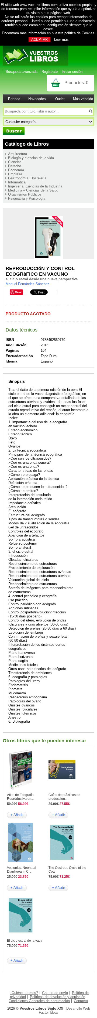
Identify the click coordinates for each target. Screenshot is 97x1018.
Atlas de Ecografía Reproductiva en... (20, 797)
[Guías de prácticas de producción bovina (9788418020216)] (61, 789)
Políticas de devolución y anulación (57, 997)
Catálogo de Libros (27, 144)
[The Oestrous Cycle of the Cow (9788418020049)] (61, 861)
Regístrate (49, 72)
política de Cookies (79, 33)
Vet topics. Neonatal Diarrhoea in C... (21, 869)
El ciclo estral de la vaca (24, 940)
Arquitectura (17, 154)
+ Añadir (17, 815)
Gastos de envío (55, 993)
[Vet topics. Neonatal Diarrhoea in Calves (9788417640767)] (20, 861)
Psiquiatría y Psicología (26, 198)
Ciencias (15, 162)
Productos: (76, 82)
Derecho (14, 166)
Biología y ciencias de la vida (31, 158)
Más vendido (83, 99)
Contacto (81, 1001)
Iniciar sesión (72, 72)
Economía (16, 170)
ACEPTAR (39, 39)
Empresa (15, 174)
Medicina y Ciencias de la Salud (33, 190)
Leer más (61, 39)
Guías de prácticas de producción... (64, 797)
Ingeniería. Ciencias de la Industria (35, 186)
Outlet (60, 99)
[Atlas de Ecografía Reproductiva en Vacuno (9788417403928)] (20, 789)
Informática (17, 182)
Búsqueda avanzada (21, 72)
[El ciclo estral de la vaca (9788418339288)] (20, 934)
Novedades (37, 99)
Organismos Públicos (24, 194)
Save (18, 292)
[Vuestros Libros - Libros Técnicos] (35, 64)
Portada (14, 99)
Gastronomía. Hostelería (27, 178)
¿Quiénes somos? (23, 993)
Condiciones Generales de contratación (39, 1001)
